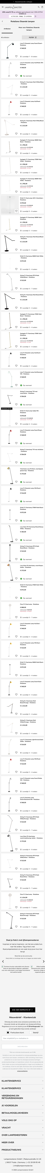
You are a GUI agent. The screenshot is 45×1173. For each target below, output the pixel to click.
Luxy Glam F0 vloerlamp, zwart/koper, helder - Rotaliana (31, 566)
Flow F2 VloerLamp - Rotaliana (29, 604)
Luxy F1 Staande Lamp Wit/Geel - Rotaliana (30, 643)
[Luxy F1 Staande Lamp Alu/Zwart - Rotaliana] (22, 359)
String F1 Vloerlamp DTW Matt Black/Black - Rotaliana (29, 547)
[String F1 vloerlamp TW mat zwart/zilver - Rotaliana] (22, 398)
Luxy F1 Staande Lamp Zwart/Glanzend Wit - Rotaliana (29, 798)
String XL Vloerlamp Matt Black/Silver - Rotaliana (31, 295)
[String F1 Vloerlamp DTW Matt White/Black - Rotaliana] (22, 282)
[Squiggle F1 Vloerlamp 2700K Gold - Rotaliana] (22, 340)
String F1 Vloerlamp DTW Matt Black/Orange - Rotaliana (29, 914)
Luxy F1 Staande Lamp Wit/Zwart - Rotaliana (30, 489)
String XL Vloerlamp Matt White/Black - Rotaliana (32, 121)
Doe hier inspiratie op (21, 1010)
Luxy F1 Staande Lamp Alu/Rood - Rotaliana (30, 102)
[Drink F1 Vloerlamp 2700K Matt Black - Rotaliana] (22, 514)
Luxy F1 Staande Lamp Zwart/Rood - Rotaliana (31, 431)
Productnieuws (11, 1149)
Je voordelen (10, 1105)
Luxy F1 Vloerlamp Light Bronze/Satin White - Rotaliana (31, 740)
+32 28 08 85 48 (33, 1162)
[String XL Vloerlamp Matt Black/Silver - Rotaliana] (22, 301)
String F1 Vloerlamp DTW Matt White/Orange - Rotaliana (29, 817)
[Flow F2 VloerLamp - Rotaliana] (22, 611)
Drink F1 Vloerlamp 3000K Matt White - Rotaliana (31, 257)
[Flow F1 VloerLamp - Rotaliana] (22, 901)
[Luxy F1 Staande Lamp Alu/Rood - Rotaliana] (22, 108)
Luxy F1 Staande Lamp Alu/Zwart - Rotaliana (30, 353)
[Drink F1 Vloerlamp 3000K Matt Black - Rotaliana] (22, 669)
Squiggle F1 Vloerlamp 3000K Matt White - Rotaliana (31, 179)
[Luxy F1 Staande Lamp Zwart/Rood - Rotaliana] (22, 437)
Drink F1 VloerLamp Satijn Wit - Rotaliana (29, 411)
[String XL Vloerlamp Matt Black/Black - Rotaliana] (22, 243)
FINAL (21, 16)
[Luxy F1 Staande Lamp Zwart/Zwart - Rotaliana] (22, 50)
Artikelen (7, 29)
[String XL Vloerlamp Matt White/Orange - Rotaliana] (22, 727)
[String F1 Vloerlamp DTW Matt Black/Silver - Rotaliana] (22, 881)
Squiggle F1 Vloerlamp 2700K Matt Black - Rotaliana (31, 315)
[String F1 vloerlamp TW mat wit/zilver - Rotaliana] (22, 456)
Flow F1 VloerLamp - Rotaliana (29, 894)
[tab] (22, 1081)
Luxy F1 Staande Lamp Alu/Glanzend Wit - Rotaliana (31, 373)
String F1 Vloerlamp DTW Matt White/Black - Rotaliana (29, 276)
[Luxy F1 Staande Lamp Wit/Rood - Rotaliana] (22, 765)
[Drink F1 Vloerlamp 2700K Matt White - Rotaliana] (22, 591)
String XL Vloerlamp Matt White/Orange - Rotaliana (28, 721)
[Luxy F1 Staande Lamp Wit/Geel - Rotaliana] (22, 649)
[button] (16, 56)
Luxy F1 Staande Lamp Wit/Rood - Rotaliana (30, 759)
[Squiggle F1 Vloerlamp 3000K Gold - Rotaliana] (22, 224)
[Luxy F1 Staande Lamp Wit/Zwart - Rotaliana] (22, 495)
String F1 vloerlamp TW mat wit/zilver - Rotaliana (31, 450)
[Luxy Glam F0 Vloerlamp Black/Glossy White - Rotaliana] (22, 533)
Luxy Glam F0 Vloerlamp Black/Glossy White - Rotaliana (31, 527)
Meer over (8, 1142)
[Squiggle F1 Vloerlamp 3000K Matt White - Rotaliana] (22, 185)
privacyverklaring (22, 1071)
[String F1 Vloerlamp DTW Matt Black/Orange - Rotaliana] (22, 920)
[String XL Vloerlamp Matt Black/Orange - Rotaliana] (22, 707)
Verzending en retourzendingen (12, 1096)
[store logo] (14, 7)
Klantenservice (11, 1080)
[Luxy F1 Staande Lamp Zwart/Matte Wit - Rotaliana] (22, 785)
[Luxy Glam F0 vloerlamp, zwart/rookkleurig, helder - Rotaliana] (22, 843)
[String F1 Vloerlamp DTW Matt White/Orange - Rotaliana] (22, 823)
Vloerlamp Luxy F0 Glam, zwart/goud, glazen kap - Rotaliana (31, 469)
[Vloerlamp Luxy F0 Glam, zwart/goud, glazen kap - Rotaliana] (22, 475)
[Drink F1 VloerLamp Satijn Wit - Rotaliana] (22, 417)
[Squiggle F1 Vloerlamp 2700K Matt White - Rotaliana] (22, 166)
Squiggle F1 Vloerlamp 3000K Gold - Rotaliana (31, 218)
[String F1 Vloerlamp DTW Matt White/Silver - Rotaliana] (22, 862)
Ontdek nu (22, 13)
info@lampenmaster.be (23, 1165)
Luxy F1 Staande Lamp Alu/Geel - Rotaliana (30, 624)
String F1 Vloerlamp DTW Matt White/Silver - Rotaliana (29, 856)
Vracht (6, 1127)
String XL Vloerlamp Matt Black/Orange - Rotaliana (28, 701)
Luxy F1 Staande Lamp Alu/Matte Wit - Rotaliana (32, 63)
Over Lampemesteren (14, 1135)
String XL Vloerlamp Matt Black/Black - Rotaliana (31, 237)
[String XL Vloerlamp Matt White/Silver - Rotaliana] (22, 89)
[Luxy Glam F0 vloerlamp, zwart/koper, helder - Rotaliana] (22, 572)
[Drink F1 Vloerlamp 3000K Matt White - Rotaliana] (22, 263)
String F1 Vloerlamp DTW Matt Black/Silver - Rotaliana (29, 875)
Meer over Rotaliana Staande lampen (29, 28)
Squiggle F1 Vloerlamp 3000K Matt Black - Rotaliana (31, 141)
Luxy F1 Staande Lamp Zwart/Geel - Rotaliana (31, 682)
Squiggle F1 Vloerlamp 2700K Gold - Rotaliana (31, 334)
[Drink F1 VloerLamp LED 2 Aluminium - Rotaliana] (22, 205)
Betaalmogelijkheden (15, 1112)
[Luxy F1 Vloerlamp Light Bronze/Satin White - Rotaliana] (22, 746)
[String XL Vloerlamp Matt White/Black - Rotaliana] (22, 127)
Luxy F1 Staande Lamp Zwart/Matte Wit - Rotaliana (31, 779)
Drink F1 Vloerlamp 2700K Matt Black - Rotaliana (32, 508)
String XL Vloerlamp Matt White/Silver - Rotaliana (32, 83)
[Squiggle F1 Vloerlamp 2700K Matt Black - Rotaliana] (22, 321)
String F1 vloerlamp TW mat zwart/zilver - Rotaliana (28, 392)
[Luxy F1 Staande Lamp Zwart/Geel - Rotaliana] (22, 688)
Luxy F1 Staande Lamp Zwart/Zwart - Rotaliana (31, 44)
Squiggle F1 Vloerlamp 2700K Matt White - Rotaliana (31, 160)
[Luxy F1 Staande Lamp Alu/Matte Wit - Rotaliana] (22, 69)
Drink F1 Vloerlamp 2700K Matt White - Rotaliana (31, 585)
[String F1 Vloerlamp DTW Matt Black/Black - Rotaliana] (22, 553)
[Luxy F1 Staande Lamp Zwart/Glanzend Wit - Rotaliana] (22, 804)
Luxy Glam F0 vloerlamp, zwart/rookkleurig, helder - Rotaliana (31, 837)
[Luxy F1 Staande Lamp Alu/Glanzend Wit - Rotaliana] (22, 379)
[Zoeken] (38, 7)
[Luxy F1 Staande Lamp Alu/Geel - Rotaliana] (22, 630)
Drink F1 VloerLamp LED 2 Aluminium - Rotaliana (32, 199)
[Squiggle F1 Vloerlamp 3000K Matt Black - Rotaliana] (22, 147)
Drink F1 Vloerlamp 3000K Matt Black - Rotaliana (32, 663)
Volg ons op (9, 1120)
